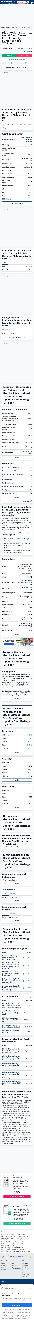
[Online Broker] (10, 3)
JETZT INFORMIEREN (17, 1196)
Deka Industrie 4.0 (20, 1242)
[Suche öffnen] (27, 2)
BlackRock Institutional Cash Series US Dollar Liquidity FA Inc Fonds (11, 1083)
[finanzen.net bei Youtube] (11, 1256)
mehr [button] (17, 497)
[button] (21, 2)
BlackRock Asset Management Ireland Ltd (26, 139)
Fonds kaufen (14, 1249)
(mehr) (10, 170)
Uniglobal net (21, 1234)
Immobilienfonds (18, 1251)
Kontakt (3, 1263)
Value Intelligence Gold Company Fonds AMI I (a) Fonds (10, 1013)
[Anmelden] (31, 2)
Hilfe (13, 1263)
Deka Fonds (19, 1238)
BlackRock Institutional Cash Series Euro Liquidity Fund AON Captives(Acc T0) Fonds (11, 1006)
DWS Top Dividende (7, 1236)
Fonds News (4, 1234)
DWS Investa (5, 1244)
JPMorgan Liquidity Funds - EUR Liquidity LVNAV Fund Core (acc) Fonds (11, 981)
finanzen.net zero (10, 524)
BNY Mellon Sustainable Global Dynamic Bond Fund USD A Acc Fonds (11, 1020)
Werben (14, 1265)
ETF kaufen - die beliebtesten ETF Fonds (17, 543)
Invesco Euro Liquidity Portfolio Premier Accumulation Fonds (9, 957)
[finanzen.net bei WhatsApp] (26, 1256)
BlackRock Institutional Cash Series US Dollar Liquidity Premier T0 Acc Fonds (11, 1051)
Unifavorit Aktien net (7, 1242)
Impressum (25, 1263)
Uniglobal (13, 1234)
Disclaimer (25, 1267)
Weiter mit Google (17, 1305)
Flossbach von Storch (7, 1240)
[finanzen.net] (10, 1)
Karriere (3, 1265)
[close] (31, 1288)
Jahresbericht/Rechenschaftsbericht (14, 486)
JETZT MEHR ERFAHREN (17, 1223)
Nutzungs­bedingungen (26, 1270)
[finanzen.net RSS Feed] (30, 1256)
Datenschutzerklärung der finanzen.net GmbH (15, 1316)
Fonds (9, 27)
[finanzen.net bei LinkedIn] (19, 1256)
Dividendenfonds (6, 1251)
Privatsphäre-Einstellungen (26, 1273)
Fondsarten (20, 1247)
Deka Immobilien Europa (8, 1247)
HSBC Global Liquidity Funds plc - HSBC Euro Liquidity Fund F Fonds (11, 974)
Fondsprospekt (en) (8, 490)
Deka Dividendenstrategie (17, 1244)
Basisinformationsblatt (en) (11, 467)
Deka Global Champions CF (22, 1236)
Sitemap (3, 1269)
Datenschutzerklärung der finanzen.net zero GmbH (13, 1318)
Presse (3, 1267)
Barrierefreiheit (26, 1276)
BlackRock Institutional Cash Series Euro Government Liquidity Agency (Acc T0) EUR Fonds (11, 965)
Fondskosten (5, 1249)
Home (3, 27)
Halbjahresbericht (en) (9, 493)
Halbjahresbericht (8, 483)
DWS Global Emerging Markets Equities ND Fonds (11, 1026)
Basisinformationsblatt (9, 471)
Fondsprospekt (7, 479)
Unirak (14, 1245)
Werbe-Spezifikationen (16, 1268)
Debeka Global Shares (7, 1238)
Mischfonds (27, 1251)
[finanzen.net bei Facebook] (7, 1256)
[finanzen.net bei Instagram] (3, 1256)
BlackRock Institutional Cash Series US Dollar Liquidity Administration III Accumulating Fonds (11, 1066)
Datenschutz (26, 1265)
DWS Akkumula (5, 1245)
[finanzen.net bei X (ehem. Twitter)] (15, 1256)
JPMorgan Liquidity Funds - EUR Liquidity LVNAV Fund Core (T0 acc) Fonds (11, 988)
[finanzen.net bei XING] (22, 1256)
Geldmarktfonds (24, 1249)
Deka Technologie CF (21, 1240)
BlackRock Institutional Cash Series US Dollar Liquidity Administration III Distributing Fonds (11, 1075)
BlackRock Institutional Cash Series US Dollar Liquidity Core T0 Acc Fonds (11, 1058)
